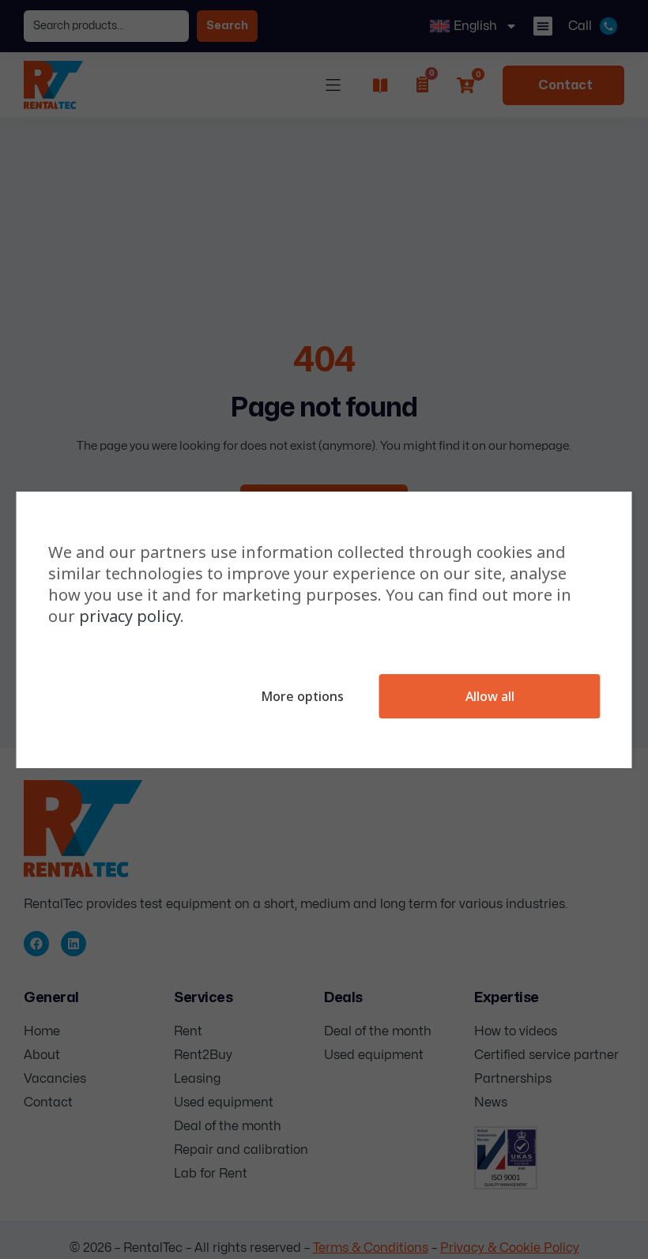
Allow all (489, 696)
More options (302, 696)
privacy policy (129, 616)
